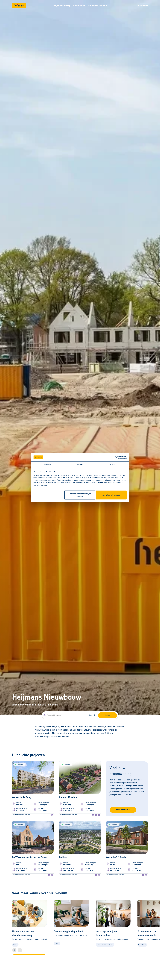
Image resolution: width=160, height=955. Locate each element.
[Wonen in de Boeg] (33, 806)
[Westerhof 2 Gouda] (127, 866)
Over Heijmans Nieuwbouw (97, 6)
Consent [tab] (47, 465)
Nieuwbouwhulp (79, 6)
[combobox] (64, 715)
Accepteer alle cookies (111, 495)
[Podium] (80, 866)
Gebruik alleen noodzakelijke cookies (80, 495)
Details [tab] (80, 464)
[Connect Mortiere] (80, 806)
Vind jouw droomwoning (61, 6)
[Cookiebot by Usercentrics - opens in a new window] (117, 457)
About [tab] (112, 464)
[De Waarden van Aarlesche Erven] (33, 866)
